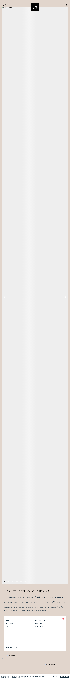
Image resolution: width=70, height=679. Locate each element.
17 (27, 581)
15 (24, 581)
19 (30, 581)
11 (19, 581)
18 (28, 581)
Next (66, 297)
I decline (55, 676)
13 (22, 581)
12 (21, 581)
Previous (4, 297)
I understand (64, 676)
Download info (11, 647)
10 (18, 581)
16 (26, 581)
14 (23, 581)
